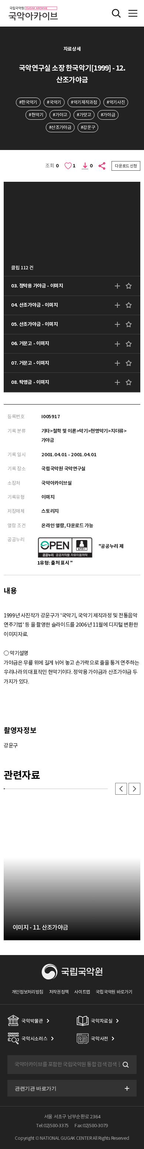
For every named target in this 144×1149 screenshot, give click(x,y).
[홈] (33, 5)
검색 (125, 1065)
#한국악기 (28, 102)
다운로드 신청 (126, 165)
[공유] (102, 166)
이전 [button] (121, 789)
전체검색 (116, 13)
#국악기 (54, 102)
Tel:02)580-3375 (52, 1125)
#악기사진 (116, 102)
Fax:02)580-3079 (91, 1125)
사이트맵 (82, 992)
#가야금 (108, 114)
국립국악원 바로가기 (114, 992)
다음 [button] (134, 789)
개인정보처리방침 (28, 992)
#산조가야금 (60, 127)
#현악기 (36, 114)
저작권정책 (59, 992)
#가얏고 (84, 114)
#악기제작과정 (84, 102)
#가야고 (60, 114)
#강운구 (88, 127)
